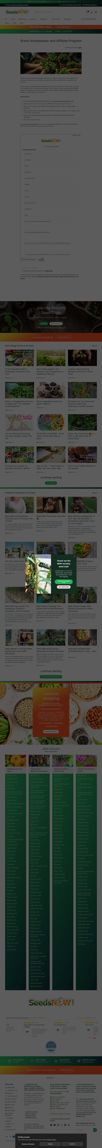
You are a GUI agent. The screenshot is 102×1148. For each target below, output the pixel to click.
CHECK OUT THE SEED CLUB (64, 582)
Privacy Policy (51, 1139)
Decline (72, 1144)
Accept (50, 1144)
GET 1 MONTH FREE (64, 587)
